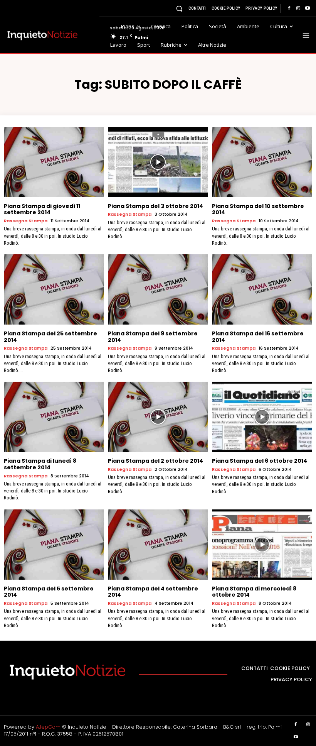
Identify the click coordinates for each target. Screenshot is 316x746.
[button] (179, 8)
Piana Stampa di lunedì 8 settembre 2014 (40, 464)
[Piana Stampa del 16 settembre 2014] (262, 289)
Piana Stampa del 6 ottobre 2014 (259, 461)
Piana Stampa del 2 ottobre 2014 (155, 461)
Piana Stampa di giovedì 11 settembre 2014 (42, 209)
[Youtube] (307, 8)
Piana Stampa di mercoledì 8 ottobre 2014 (254, 592)
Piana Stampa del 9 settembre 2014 (153, 337)
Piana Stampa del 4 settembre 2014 (153, 592)
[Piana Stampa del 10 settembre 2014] (262, 162)
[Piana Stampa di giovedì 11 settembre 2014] (54, 162)
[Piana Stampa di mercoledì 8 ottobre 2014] (262, 544)
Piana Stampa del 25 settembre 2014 (50, 337)
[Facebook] (289, 8)
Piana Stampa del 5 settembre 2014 (49, 592)
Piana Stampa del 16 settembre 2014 (258, 337)
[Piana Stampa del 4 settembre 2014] (158, 544)
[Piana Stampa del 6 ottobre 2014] (262, 417)
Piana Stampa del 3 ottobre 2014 (155, 206)
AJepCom (48, 727)
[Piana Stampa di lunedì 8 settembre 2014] (54, 417)
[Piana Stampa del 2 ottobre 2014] (158, 417)
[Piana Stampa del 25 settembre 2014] (54, 289)
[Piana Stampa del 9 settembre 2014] (158, 289)
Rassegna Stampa (25, 220)
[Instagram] (298, 8)
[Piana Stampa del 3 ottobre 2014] (158, 162)
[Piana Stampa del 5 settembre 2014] (54, 544)
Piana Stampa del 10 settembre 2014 (258, 209)
